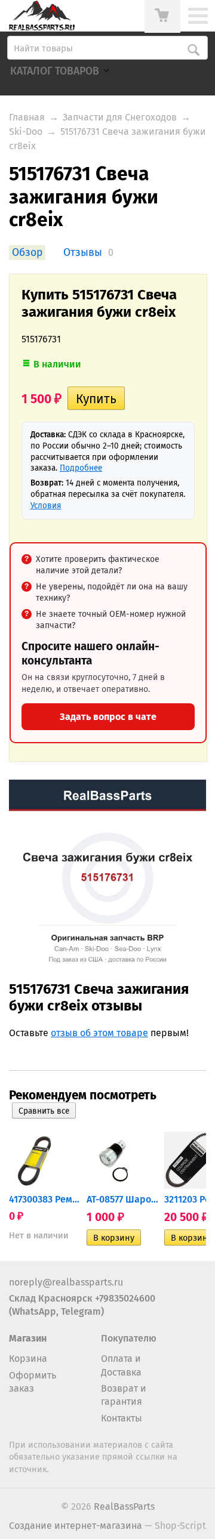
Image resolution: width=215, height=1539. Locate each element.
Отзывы (82, 252)
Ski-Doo (25, 131)
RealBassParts (124, 1506)
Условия (45, 505)
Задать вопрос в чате (108, 716)
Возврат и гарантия (123, 1395)
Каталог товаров (54, 71)
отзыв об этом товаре (99, 1033)
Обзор (27, 252)
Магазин (28, 1338)
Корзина (28, 1358)
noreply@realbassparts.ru (66, 1282)
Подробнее (81, 468)
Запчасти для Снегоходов (120, 117)
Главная (27, 117)
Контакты (121, 1418)
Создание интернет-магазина (75, 1525)
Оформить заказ (32, 1382)
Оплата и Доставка (121, 1365)
